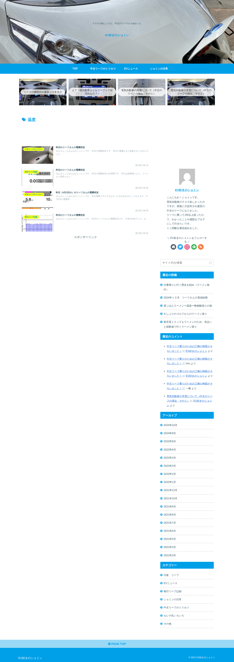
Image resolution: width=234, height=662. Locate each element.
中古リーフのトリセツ (176, 607)
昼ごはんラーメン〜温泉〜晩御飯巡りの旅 (188, 305)
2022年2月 (170, 473)
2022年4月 (170, 457)
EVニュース (170, 583)
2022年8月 (170, 441)
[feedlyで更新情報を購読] (194, 247)
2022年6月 (170, 449)
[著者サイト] (173, 247)
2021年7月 (170, 522)
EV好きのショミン (187, 190)
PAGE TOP (118, 643)
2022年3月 (170, 465)
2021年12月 (170, 490)
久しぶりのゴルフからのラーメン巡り (185, 313)
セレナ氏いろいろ (174, 615)
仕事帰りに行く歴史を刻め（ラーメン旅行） (186, 287)
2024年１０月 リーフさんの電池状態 (186, 297)
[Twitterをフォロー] (180, 247)
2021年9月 (170, 506)
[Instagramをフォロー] (187, 247)
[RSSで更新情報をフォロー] (201, 247)
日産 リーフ (171, 574)
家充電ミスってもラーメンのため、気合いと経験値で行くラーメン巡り (188, 324)
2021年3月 (170, 555)
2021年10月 (170, 498)
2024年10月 (170, 425)
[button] (210, 263)
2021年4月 (170, 547)
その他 (167, 623)
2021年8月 (170, 514)
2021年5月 (170, 538)
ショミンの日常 (172, 599)
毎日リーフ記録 (172, 591)
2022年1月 (170, 482)
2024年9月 (170, 433)
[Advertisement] (85, 132)
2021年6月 (170, 530)
